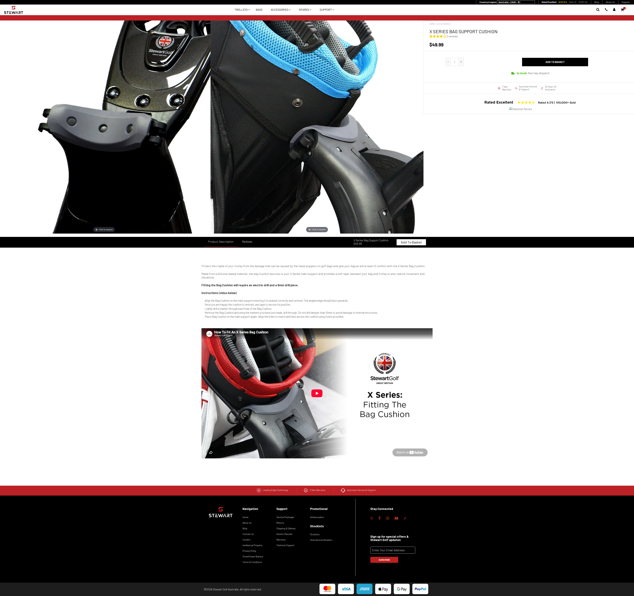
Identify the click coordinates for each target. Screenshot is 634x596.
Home (432, 24)
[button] (268, 17)
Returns (280, 522)
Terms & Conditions (252, 562)
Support (626, 2)
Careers (246, 539)
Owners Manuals (284, 534)
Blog (596, 2)
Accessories (280, 9)
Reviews (247, 241)
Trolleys (241, 9)
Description (220, 241)
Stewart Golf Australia (225, 589)
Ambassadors (317, 517)
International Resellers (321, 540)
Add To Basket (411, 242)
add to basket (555, 61)
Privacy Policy (249, 550)
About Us (610, 2)
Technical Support (285, 545)
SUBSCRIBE (384, 560)
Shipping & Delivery (286, 528)
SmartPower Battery (253, 556)
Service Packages (285, 517)
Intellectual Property (252, 545)
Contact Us (248, 534)
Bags (259, 9)
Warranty (280, 539)
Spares (304, 9)
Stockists (315, 534)
